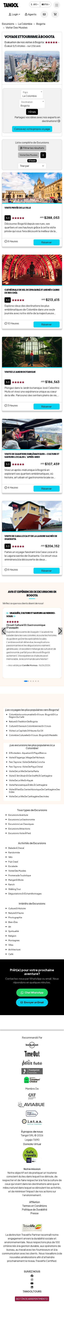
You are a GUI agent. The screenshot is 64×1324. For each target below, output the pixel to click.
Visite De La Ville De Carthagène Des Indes (29, 796)
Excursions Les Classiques (21, 824)
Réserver (46, 242)
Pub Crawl (13, 861)
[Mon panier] (55, 14)
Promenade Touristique (19, 875)
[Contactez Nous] (44, 14)
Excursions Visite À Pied (19, 833)
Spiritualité (13, 931)
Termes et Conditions (34, 1205)
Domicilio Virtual (32, 1144)
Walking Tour (14, 889)
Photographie (15, 917)
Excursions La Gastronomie (21, 819)
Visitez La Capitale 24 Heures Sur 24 (26, 730)
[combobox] (32, 94)
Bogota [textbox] (25, 105)
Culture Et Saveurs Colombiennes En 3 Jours (30, 726)
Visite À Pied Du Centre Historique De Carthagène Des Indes (34, 790)
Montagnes (14, 940)
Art (9, 926)
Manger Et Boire (15, 880)
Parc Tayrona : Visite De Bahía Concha (27, 762)
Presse (34, 1213)
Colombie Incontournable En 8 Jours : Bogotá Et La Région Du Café (33, 715)
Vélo (10, 857)
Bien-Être (13, 922)
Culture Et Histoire (17, 908)
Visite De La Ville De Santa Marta (24, 771)
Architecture (14, 949)
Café (10, 954)
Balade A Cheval (16, 848)
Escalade (13, 866)
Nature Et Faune (16, 913)
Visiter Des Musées (17, 870)
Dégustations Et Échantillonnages (25, 893)
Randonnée (14, 852)
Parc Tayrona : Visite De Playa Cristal (26, 766)
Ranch (11, 884)
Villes (10, 945)
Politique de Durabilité (34, 1209)
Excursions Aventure (18, 815)
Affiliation (34, 1202)
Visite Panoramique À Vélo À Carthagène (28, 785)
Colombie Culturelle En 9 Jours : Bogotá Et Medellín (33, 735)
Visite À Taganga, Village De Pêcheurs (27, 757)
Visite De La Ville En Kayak (21, 780)
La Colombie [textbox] (29, 96)
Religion (12, 936)
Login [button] (14, 14)
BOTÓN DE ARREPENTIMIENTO (32, 1298)
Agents (31, 14)
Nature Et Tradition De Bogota (23, 721)
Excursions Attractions (19, 828)
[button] (4, 631)
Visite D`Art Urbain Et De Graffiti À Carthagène (30, 775)
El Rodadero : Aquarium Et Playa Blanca (27, 753)
